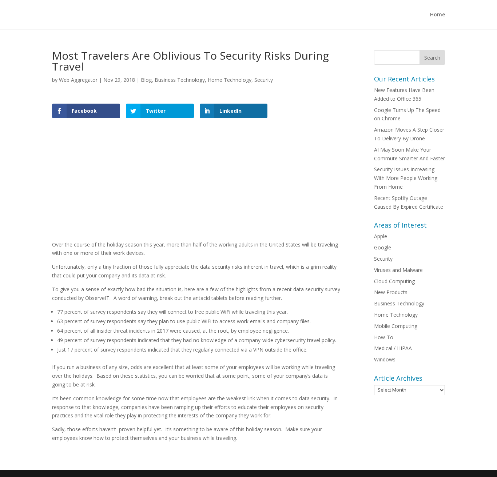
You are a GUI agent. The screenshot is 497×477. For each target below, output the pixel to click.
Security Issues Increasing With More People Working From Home (405, 178)
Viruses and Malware (398, 269)
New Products (390, 292)
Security (263, 79)
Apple (380, 236)
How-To (383, 337)
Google (382, 247)
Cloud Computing (394, 281)
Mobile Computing (395, 325)
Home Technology (229, 79)
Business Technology (180, 79)
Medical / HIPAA (393, 348)
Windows (384, 359)
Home (437, 15)
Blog (146, 79)
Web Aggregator (78, 79)
